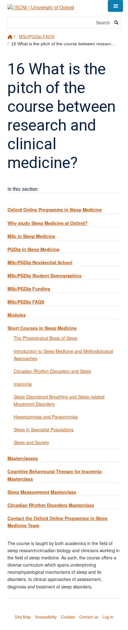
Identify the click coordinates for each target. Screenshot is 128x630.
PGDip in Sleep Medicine (33, 249)
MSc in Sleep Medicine (31, 236)
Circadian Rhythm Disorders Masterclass (50, 505)
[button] (115, 6)
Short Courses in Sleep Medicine (42, 328)
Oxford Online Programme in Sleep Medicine (54, 209)
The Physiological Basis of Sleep (45, 338)
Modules (16, 315)
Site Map (23, 617)
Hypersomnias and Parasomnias (46, 417)
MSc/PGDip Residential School (39, 262)
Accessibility (46, 617)
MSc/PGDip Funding (28, 288)
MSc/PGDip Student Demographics (44, 275)
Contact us (88, 617)
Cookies (68, 617)
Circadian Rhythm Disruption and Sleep (52, 371)
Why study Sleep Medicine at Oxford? (47, 223)
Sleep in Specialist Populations (44, 429)
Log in (108, 617)
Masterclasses (22, 458)
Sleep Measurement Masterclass (41, 492)
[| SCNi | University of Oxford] (40, 5)
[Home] (10, 36)
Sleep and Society (31, 442)
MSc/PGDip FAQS (36, 36)
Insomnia (23, 384)
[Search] (116, 22)
